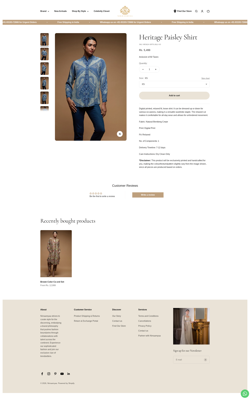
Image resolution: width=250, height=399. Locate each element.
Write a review (148, 195)
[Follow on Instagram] (49, 374)
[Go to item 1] (44, 39)
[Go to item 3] (44, 69)
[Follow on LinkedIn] (68, 374)
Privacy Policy (144, 326)
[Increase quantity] (156, 69)
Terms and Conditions (148, 316)
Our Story (116, 316)
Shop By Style (79, 11)
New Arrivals (60, 11)
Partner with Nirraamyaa (149, 336)
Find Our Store (119, 326)
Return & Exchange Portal (86, 321)
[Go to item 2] (44, 54)
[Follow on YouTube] (62, 374)
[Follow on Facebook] (42, 374)
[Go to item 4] (44, 83)
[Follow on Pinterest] (55, 374)
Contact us (117, 321)
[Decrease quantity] (143, 69)
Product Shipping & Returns (87, 316)
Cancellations (144, 321)
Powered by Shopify (66, 383)
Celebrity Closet (102, 11)
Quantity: (143, 63)
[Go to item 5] (44, 98)
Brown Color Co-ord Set (52, 282)
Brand (43, 11)
